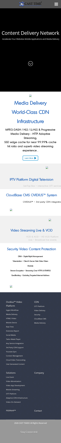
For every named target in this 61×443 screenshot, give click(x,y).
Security (37, 314)
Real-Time (10, 327)
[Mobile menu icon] (56, 4)
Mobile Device (11, 322)
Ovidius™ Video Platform (14, 303)
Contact (38, 410)
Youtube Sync (11, 352)
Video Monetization (13, 381)
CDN (36, 301)
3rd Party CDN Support (15, 347)
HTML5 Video (11, 318)
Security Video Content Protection (31, 249)
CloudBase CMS (40, 319)
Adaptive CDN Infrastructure (17, 398)
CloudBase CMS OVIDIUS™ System (31, 195)
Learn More (29, 158)
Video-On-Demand (13, 402)
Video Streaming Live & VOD (32, 230)
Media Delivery (11, 314)
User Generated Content (15, 364)
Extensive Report (12, 331)
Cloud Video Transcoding (15, 360)
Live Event (10, 377)
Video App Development (15, 385)
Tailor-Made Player (13, 339)
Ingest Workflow (12, 310)
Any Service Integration (15, 343)
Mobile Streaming (13, 389)
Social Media (11, 335)
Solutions (11, 372)
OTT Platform (39, 306)
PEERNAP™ (11, 410)
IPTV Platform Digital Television (31, 179)
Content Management (14, 356)
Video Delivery (39, 310)
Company (39, 372)
